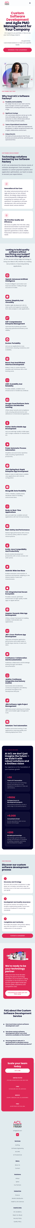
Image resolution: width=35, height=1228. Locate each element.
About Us (17, 1165)
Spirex (17, 1182)
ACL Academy (17, 1212)
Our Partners (17, 1185)
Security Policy (17, 1218)
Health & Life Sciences (17, 1201)
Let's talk (17, 1071)
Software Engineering (17, 1148)
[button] (30, 3)
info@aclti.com (17, 1130)
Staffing (17, 1145)
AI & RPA (17, 1151)
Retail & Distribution (17, 1198)
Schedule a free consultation (17, 50)
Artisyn (17, 1178)
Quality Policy (17, 1221)
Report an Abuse (17, 1215)
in (17, 1134)
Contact (17, 1168)
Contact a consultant (17, 936)
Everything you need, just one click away (17, 993)
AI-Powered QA (17, 1155)
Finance (17, 1195)
